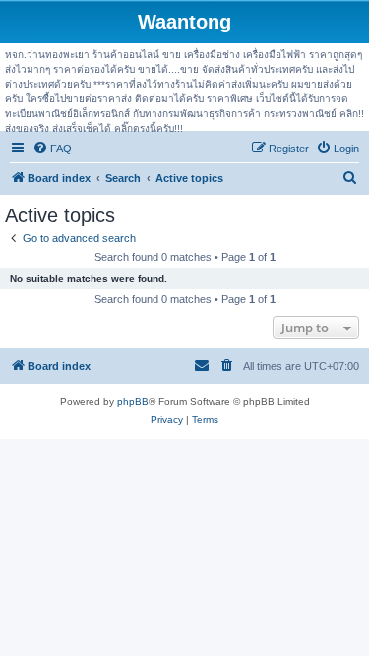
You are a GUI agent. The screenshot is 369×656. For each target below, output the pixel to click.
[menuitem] (52, 148)
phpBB (133, 401)
